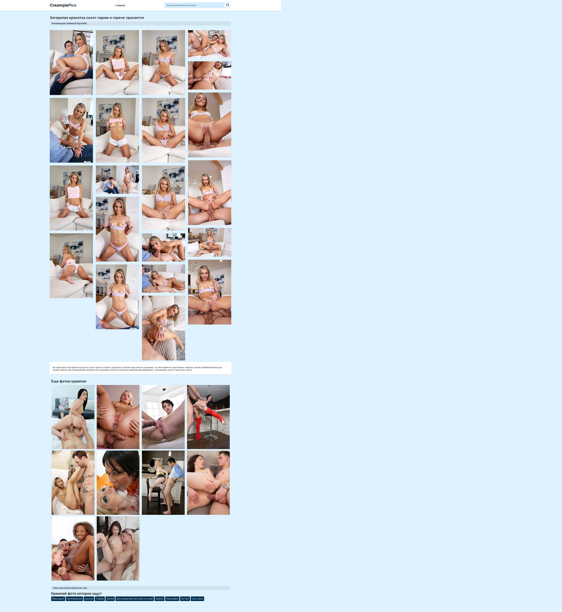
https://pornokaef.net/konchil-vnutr (70, 588)
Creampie (63, 5)
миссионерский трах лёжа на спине (134, 598)
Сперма (100, 598)
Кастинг (185, 598)
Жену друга (58, 598)
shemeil (110, 598)
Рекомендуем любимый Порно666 (69, 23)
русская (89, 598)
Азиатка (159, 598)
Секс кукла (197, 598)
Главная (120, 5)
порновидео (172, 598)
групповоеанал (74, 598)
